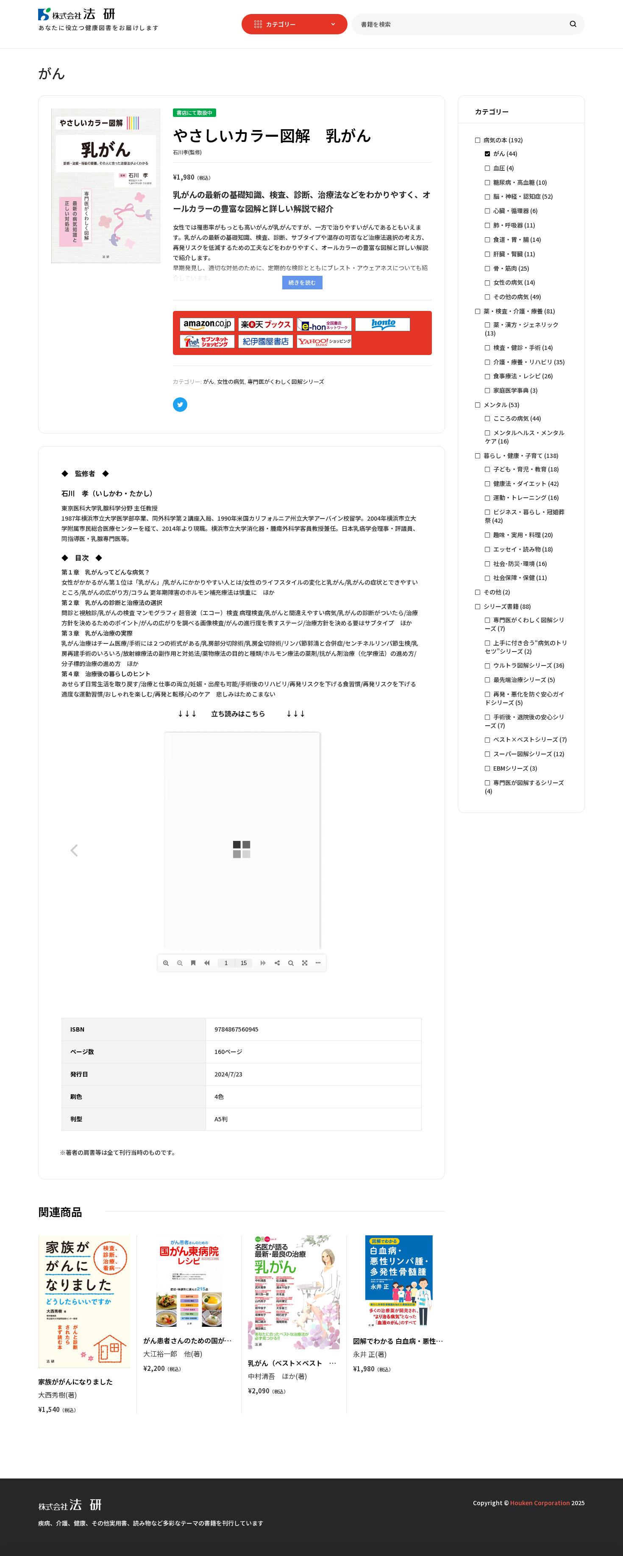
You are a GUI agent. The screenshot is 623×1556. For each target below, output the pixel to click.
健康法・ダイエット (520, 483)
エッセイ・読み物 (517, 549)
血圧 (499, 168)
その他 (492, 592)
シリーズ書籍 (501, 606)
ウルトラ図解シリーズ (522, 665)
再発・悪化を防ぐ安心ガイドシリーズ (525, 698)
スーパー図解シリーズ (522, 753)
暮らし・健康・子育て (513, 455)
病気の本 (495, 140)
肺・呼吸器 (508, 225)
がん (208, 381)
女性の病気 (231, 381)
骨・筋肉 (505, 268)
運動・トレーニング (520, 497)
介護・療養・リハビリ (523, 362)
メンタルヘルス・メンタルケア (525, 436)
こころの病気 (511, 418)
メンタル (495, 404)
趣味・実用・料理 (517, 534)
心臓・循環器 (511, 210)
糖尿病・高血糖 (514, 182)
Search (573, 24)
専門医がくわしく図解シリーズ (286, 381)
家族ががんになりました (75, 1381)
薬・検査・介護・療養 (513, 311)
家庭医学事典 (511, 390)
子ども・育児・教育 (520, 469)
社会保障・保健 (514, 577)
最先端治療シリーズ (519, 679)
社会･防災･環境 (514, 563)
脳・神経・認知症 (517, 196)
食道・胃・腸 (511, 239)
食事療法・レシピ (517, 376)
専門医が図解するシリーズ (528, 782)
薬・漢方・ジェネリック (526, 324)
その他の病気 (511, 296)
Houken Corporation (540, 1502)
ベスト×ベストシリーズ (525, 739)
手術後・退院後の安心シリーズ (525, 721)
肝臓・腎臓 (508, 254)
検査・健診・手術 (517, 347)
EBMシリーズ (510, 768)
